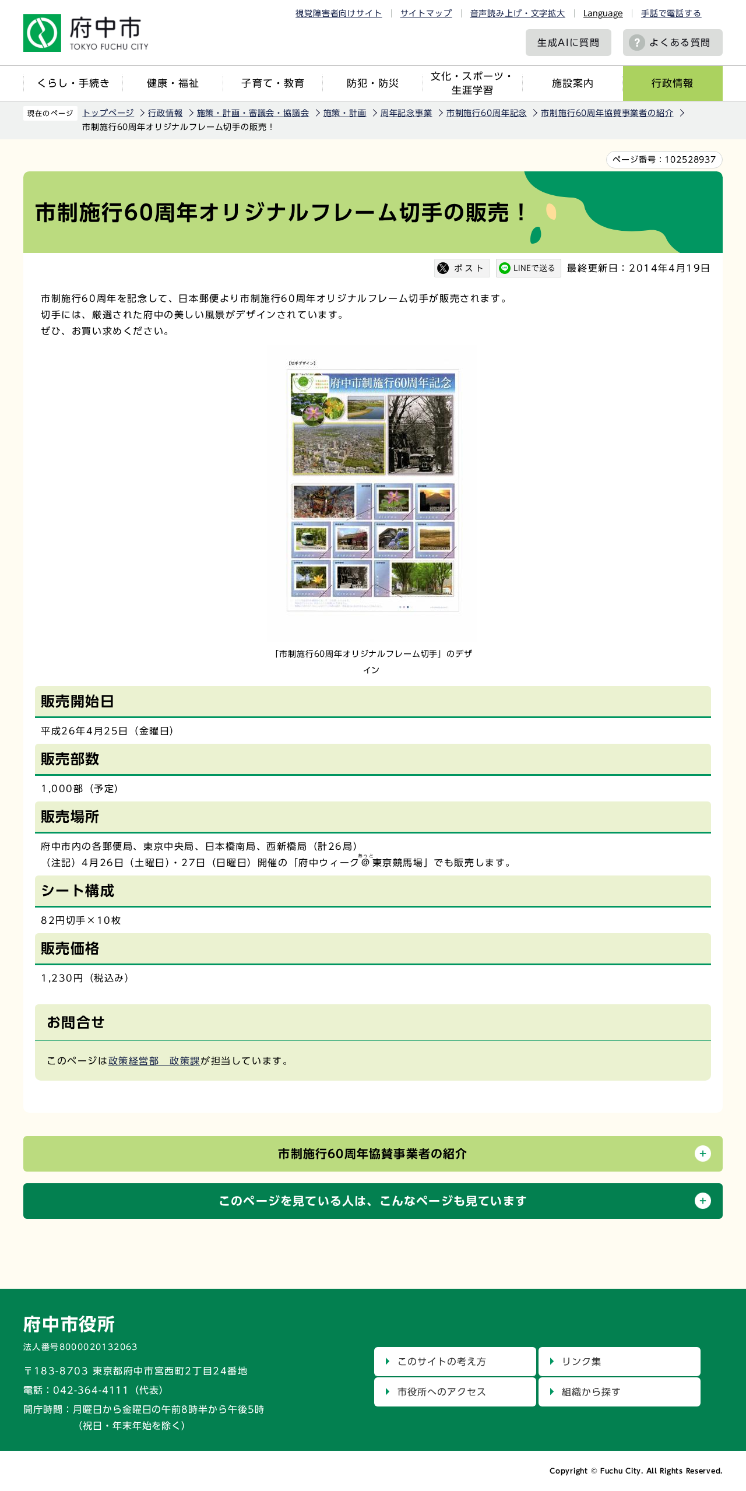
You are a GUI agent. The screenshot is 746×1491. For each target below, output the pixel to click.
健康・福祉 (173, 83)
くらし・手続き (73, 83)
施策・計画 (345, 113)
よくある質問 (680, 42)
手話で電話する (671, 13)
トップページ (108, 113)
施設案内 (573, 83)
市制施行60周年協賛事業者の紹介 (607, 113)
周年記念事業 (406, 113)
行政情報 (673, 83)
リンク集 (581, 1361)
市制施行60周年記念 (486, 113)
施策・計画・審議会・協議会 (253, 113)
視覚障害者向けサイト (338, 13)
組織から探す (591, 1392)
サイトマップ (426, 13)
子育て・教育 (272, 83)
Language (603, 13)
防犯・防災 (373, 83)
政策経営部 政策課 (154, 1060)
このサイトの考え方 (442, 1361)
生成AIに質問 (568, 42)
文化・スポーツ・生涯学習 (473, 83)
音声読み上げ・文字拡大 (517, 13)
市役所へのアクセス (442, 1392)
